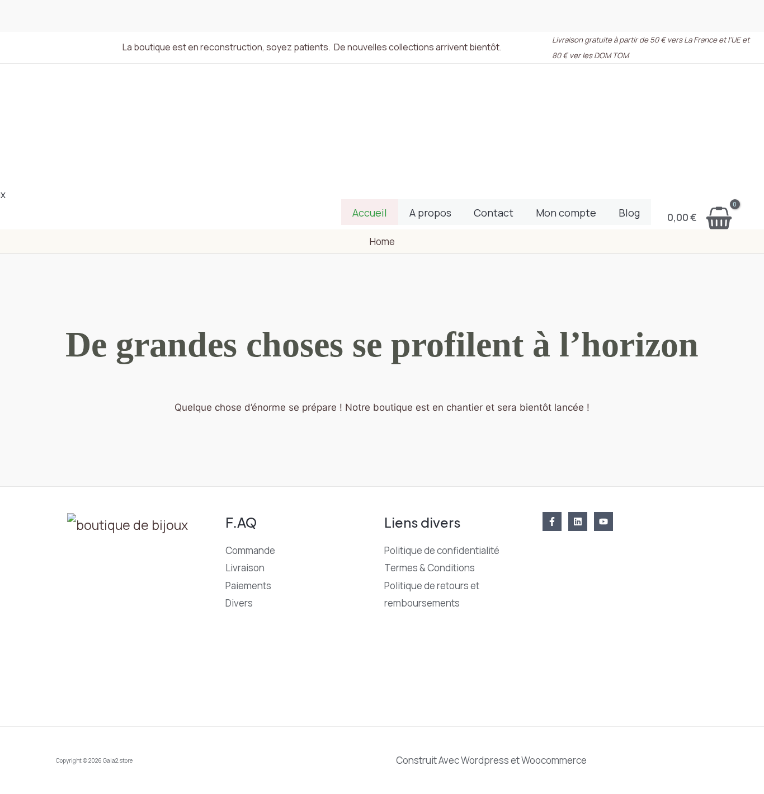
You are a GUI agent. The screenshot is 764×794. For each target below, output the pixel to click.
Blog (629, 212)
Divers (239, 602)
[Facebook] (552, 521)
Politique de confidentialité (441, 550)
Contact (493, 212)
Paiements (248, 585)
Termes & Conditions (429, 567)
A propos (430, 212)
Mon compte (566, 212)
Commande (250, 550)
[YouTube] (603, 521)
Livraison (245, 567)
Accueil (369, 212)
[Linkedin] (577, 521)
